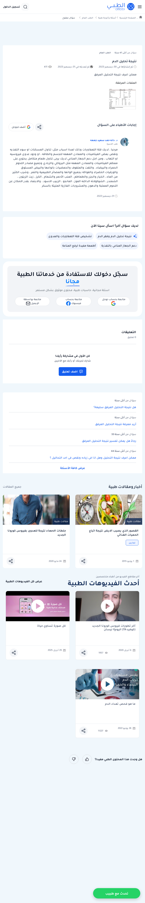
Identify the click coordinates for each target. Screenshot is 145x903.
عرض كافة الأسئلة (72, 468)
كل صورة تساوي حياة (51, 626)
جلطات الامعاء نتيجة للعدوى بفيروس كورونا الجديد (37, 532)
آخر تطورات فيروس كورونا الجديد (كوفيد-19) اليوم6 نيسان (113, 627)
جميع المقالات (12, 487)
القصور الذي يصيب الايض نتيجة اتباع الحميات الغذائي (113, 532)
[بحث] (25, 7)
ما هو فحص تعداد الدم (120, 704)
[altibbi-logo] (121, 7)
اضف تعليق (70, 371)
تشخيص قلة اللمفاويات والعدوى (70, 236)
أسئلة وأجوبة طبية (107, 17)
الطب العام (87, 17)
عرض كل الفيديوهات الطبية (24, 581)
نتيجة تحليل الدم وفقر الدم (115, 236)
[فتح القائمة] (138, 7)
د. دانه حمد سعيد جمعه (104, 140)
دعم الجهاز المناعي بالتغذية (119, 246)
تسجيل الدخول (11, 7)
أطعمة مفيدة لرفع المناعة (79, 246)
